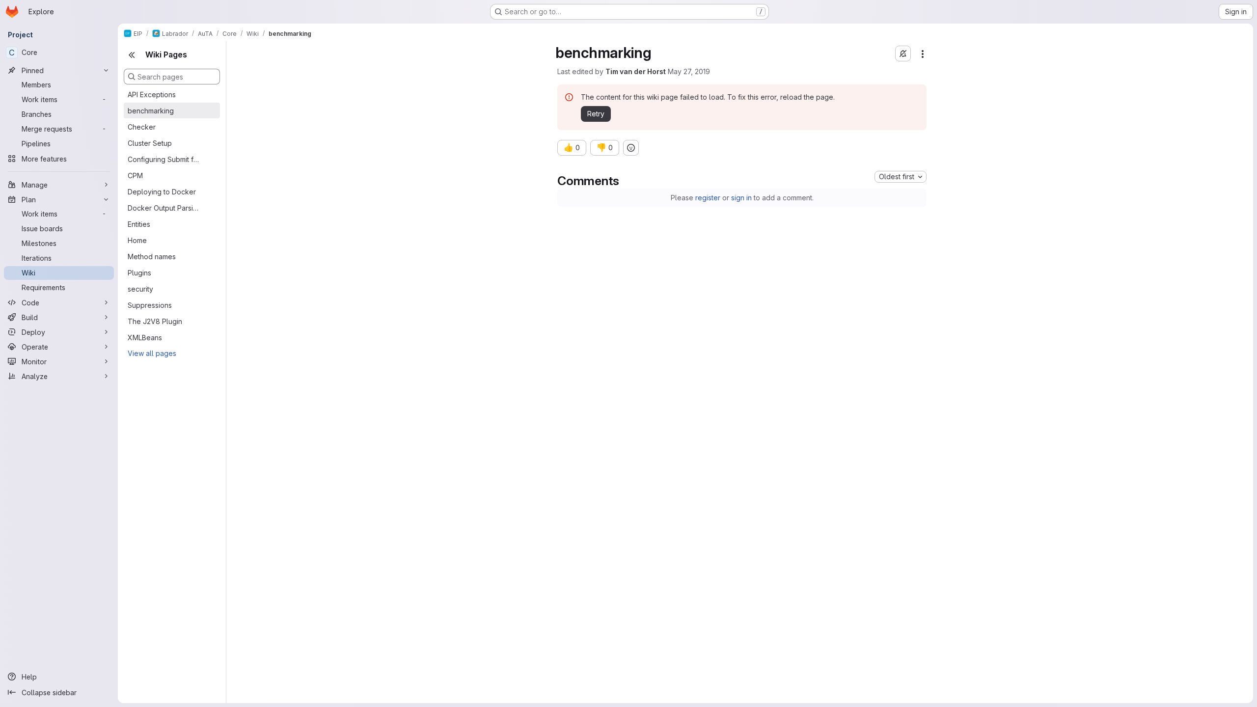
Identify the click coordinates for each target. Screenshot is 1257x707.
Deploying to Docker (162, 192)
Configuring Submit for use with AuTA (164, 159)
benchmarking (151, 111)
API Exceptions (152, 94)
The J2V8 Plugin (155, 321)
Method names (152, 256)
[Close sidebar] (131, 55)
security (140, 289)
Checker (142, 127)
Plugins (139, 273)
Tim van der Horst (635, 71)
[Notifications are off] (903, 53)
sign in (741, 197)
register (707, 197)
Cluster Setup (150, 143)
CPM (135, 175)
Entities (139, 224)
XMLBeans (145, 337)
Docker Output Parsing (164, 208)
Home (137, 240)
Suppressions (150, 305)
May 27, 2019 (689, 71)
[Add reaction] (631, 148)
